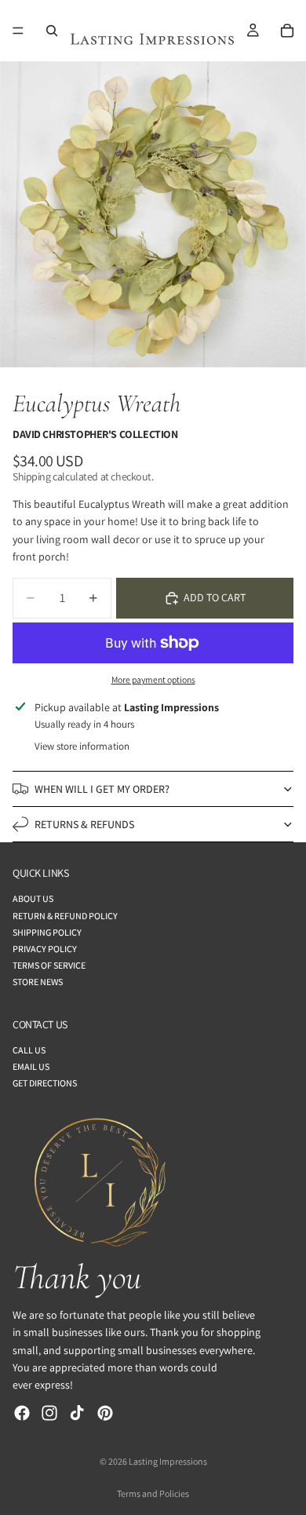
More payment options (153, 679)
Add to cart (215, 597)
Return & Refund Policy (65, 916)
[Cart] (287, 30)
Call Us (29, 1050)
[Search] (52, 30)
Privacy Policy (45, 949)
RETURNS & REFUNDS (84, 824)
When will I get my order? (102, 789)
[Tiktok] (76, 1413)
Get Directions (45, 1083)
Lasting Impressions (168, 1461)
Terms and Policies (153, 1493)
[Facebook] (22, 1413)
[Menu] (18, 31)
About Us (33, 898)
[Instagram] (49, 1413)
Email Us (31, 1066)
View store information (82, 746)
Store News (38, 981)
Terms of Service (49, 965)
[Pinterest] (105, 1413)
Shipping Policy (47, 932)
